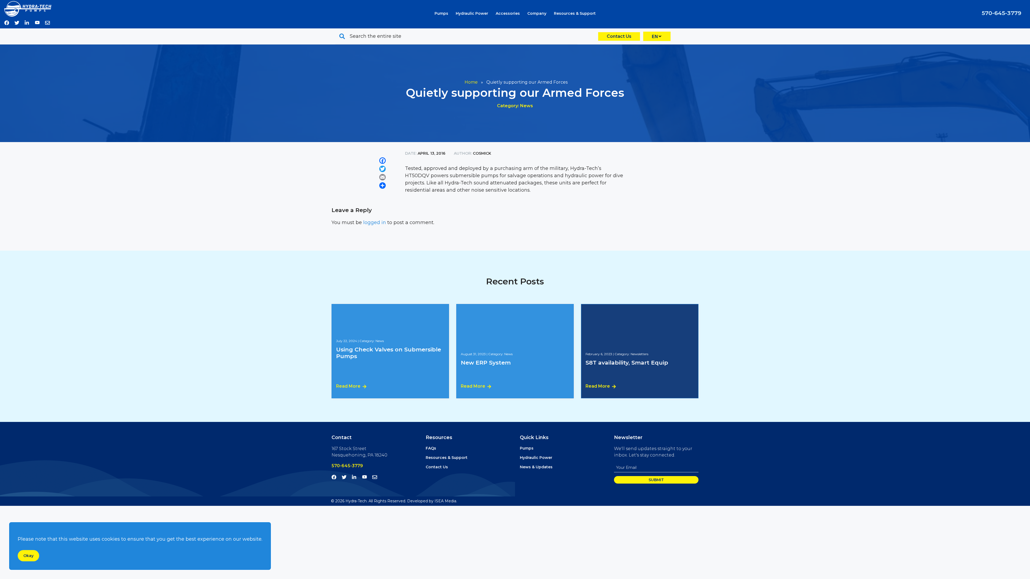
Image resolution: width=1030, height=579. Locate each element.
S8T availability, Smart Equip (627, 362)
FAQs (431, 448)
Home (471, 82)
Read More (348, 386)
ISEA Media (445, 501)
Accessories (508, 13)
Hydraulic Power (472, 13)
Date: (411, 153)
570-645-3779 (1001, 13)
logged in (374, 222)
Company (536, 13)
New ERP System (486, 362)
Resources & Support (575, 13)
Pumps (441, 13)
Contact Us (619, 36)
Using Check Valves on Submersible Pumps (388, 352)
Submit (656, 479)
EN (655, 36)
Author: (463, 153)
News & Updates (536, 467)
